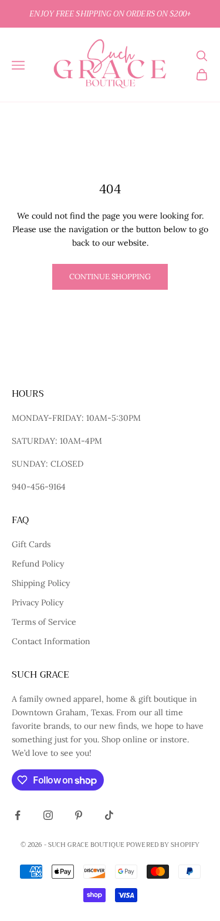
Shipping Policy (41, 583)
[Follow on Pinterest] (78, 815)
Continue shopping (110, 277)
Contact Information (51, 641)
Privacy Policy (37, 602)
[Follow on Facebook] (17, 815)
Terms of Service (44, 622)
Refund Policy (38, 563)
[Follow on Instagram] (48, 815)
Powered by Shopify (162, 844)
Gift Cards (31, 544)
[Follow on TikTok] (109, 815)
